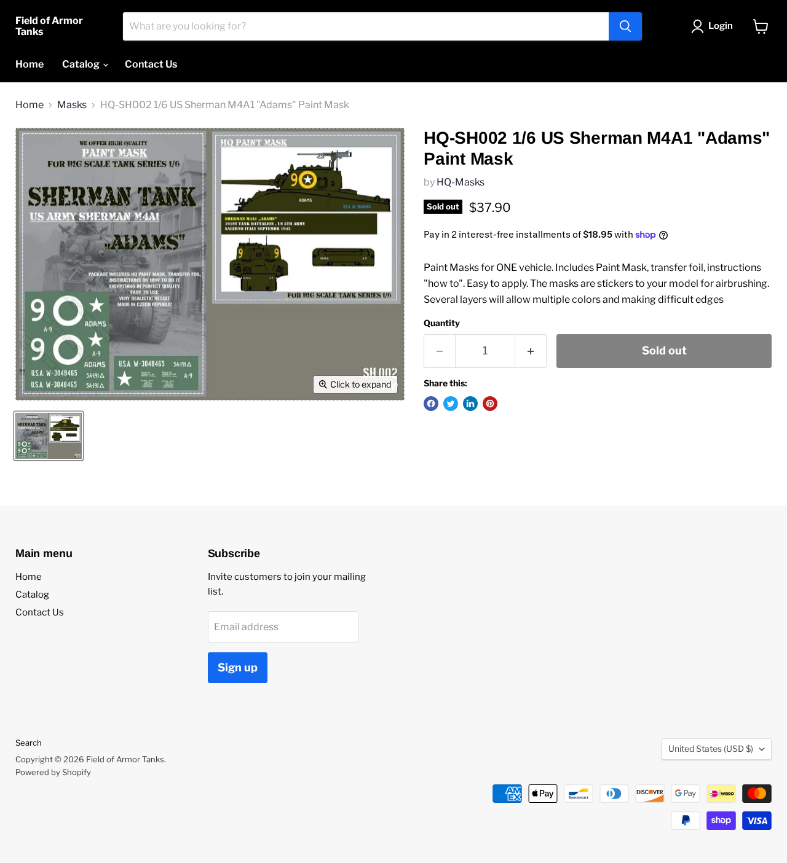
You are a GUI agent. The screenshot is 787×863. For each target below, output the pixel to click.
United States (710, 748)
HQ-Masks (460, 182)
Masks (72, 105)
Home (29, 64)
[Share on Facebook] (431, 403)
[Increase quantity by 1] (531, 351)
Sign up (238, 667)
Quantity (442, 323)
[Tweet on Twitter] (450, 403)
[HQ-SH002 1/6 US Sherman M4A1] (48, 436)
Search (28, 743)
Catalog (81, 64)
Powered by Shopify (53, 772)
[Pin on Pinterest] (490, 403)
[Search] (625, 26)
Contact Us (151, 64)
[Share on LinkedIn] (470, 403)
